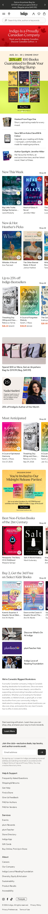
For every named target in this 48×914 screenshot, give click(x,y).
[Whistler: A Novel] (11, 245)
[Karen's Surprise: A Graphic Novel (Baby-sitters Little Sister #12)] (12, 595)
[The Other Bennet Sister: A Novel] (32, 245)
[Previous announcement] (3, 5)
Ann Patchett (7, 265)
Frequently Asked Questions (15, 778)
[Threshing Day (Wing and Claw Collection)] (10, 300)
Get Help (6, 788)
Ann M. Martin (8, 618)
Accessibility (7, 890)
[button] (3, 13)
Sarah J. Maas (26, 323)
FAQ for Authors (9, 802)
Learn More (9, 731)
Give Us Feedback (10, 797)
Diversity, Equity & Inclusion (14, 876)
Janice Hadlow (29, 268)
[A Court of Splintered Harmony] (11, 436)
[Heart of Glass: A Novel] (33, 190)
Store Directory (9, 834)
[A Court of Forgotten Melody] (29, 300)
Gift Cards (6, 844)
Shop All (42, 173)
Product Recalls (9, 886)
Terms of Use (25, 909)
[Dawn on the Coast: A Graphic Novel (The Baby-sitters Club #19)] (34, 595)
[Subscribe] (42, 752)
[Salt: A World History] (33, 540)
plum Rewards (8, 825)
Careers (5, 862)
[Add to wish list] (19, 202)
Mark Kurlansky (30, 560)
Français (21, 899)
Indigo (10, 905)
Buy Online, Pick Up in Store (14, 849)
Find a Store (7, 792)
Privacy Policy (35, 905)
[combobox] (26, 20)
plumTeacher (8, 829)
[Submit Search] (5, 20)
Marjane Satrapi (8, 563)
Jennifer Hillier (29, 213)
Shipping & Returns (10, 783)
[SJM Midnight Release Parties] (24, 491)
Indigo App (7, 839)
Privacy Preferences (9, 909)
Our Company (8, 866)
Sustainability (8, 881)
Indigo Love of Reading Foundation (17, 871)
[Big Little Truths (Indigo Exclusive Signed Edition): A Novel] (11, 190)
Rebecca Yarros (8, 323)
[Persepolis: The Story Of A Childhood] (12, 540)
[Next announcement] (45, 5)
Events (5, 820)
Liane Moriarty (8, 213)
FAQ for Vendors (9, 807)
